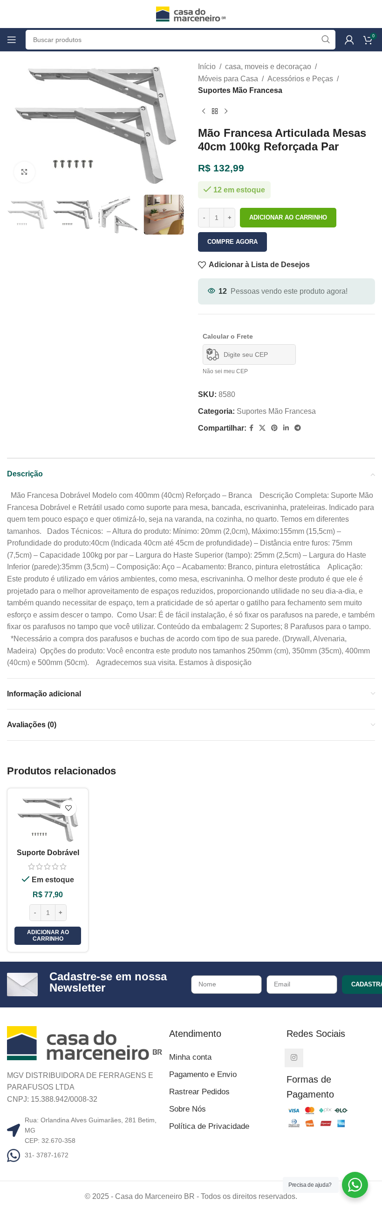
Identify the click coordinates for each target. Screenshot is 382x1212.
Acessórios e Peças (300, 79)
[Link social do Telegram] (298, 428)
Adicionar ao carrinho (288, 217)
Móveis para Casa (228, 79)
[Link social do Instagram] (294, 1058)
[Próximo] (226, 111)
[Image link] (84, 1042)
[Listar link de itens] (84, 1155)
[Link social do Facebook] (251, 428)
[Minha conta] (349, 39)
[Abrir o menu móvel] (11, 39)
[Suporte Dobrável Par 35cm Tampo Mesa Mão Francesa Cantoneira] (47, 819)
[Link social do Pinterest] (274, 428)
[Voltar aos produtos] (214, 111)
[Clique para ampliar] (24, 172)
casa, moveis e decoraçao (268, 67)
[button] (47, 936)
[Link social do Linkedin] (286, 428)
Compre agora (232, 241)
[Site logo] (191, 13)
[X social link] (262, 428)
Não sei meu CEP (225, 371)
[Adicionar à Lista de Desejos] (68, 808)
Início (207, 67)
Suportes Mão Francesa (240, 90)
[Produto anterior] (203, 111)
